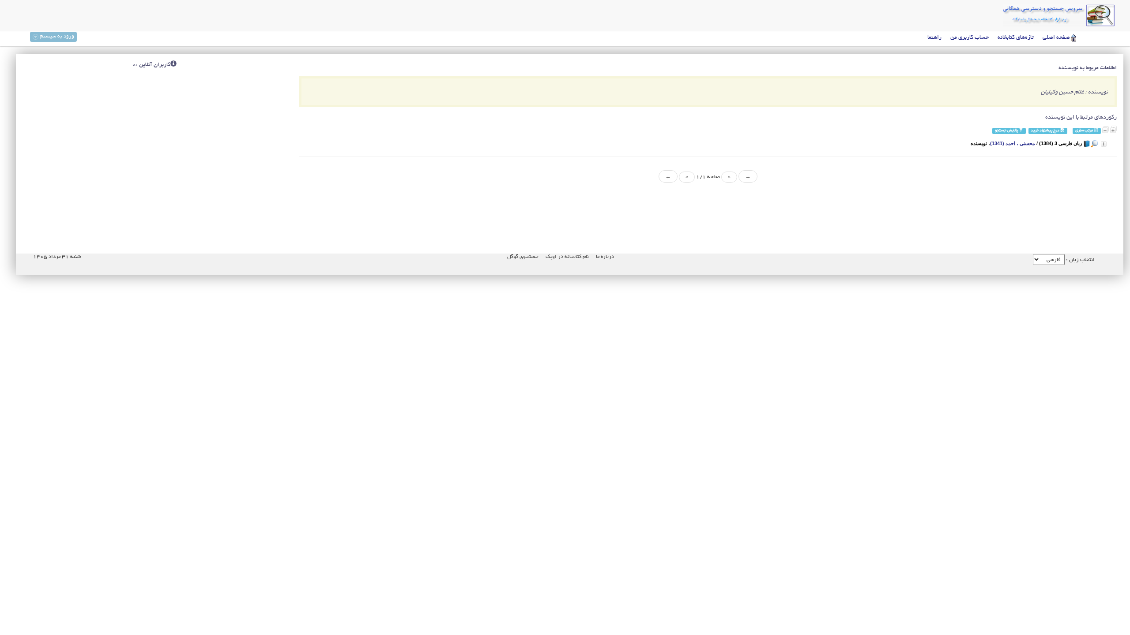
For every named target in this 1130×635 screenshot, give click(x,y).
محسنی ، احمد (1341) (1012, 143)
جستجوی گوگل (523, 257)
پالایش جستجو (1007, 131)
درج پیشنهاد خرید (1045, 131)
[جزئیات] (1104, 144)
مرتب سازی (1084, 131)
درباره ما (605, 257)
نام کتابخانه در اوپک (567, 257)
